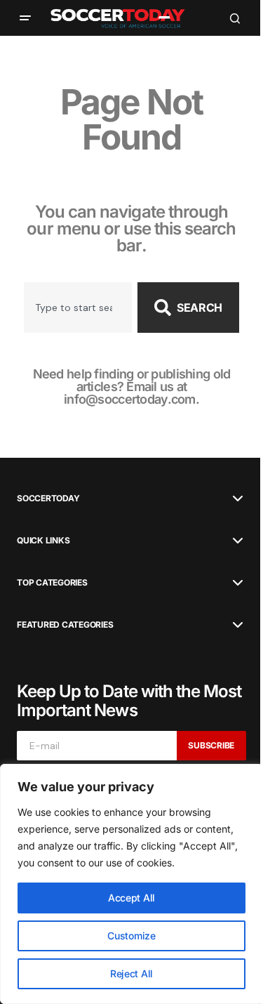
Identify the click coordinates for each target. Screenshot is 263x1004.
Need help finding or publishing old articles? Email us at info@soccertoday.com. (132, 386)
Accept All (131, 898)
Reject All (131, 973)
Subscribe (211, 745)
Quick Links (43, 541)
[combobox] (78, 307)
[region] (131, 884)
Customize (131, 936)
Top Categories (52, 583)
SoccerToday (48, 498)
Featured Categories (65, 625)
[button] (25, 18)
